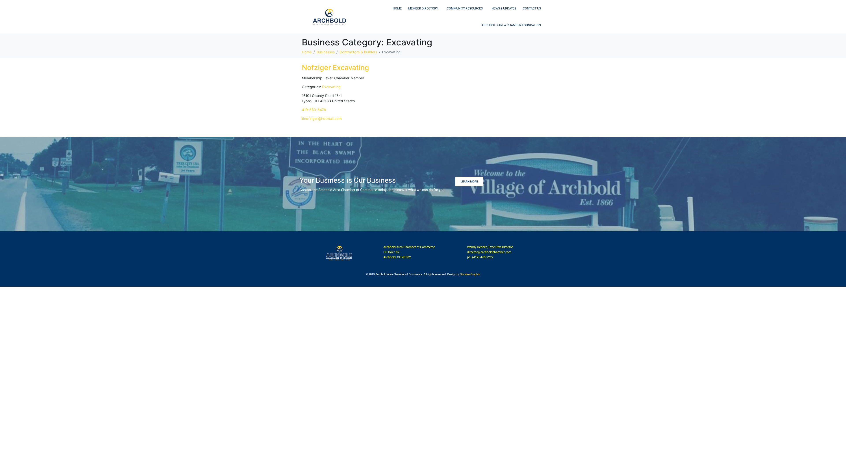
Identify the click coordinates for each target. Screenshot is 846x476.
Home (397, 8)
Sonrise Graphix (470, 274)
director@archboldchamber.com (489, 252)
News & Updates (504, 8)
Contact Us (532, 8)
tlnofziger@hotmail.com (322, 118)
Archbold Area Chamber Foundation (511, 25)
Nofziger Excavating (335, 67)
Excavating (331, 87)
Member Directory (423, 8)
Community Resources (465, 8)
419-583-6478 (314, 110)
